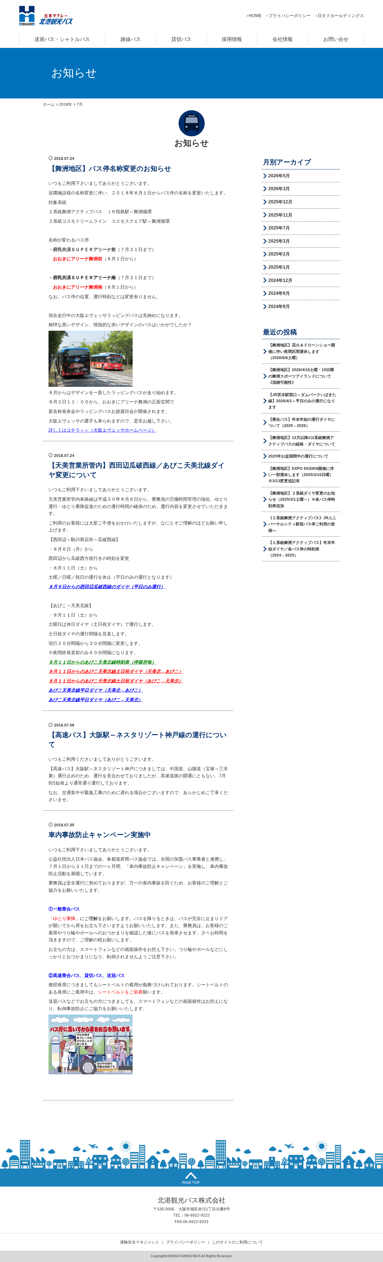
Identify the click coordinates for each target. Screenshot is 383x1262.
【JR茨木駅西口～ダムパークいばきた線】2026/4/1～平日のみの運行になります (302, 401)
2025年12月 (280, 201)
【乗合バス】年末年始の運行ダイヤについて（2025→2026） (301, 422)
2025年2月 (279, 254)
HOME (255, 15)
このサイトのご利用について (237, 1242)
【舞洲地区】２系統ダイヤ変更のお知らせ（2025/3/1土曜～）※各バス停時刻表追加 (301, 499)
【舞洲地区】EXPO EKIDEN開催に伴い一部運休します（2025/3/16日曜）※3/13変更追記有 (301, 474)
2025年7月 (279, 228)
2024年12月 (280, 280)
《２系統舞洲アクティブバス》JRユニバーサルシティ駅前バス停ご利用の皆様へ (302, 524)
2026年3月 (279, 188)
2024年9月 (279, 293)
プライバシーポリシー (290, 15)
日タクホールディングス (341, 15)
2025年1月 (279, 267)
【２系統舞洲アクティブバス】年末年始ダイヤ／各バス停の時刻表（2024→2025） (301, 548)
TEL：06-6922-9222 (191, 1215)
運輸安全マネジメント (139, 1242)
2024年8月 (279, 306)
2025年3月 (279, 241)
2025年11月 (280, 215)
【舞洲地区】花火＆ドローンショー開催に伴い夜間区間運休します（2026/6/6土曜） (301, 351)
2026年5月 (279, 175)
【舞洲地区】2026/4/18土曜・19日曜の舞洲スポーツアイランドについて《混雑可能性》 (301, 376)
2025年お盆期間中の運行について (298, 456)
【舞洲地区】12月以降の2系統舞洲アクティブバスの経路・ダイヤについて (301, 440)
